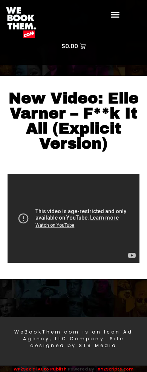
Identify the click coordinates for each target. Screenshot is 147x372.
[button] (115, 15)
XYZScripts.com (115, 369)
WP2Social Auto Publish (40, 369)
